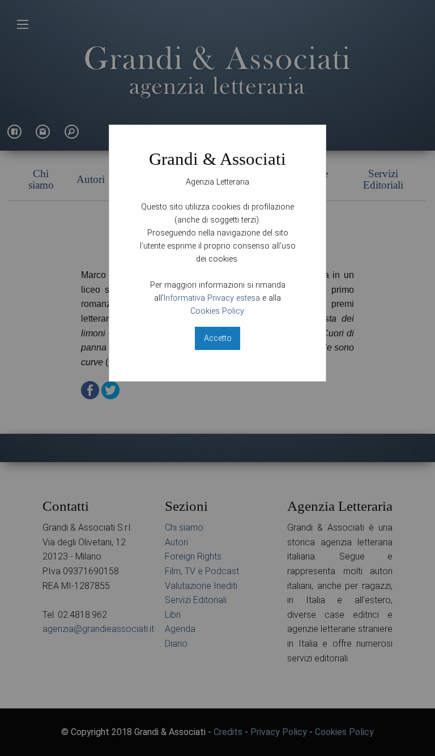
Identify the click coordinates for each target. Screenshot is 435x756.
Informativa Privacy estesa (212, 298)
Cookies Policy (217, 311)
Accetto (218, 338)
